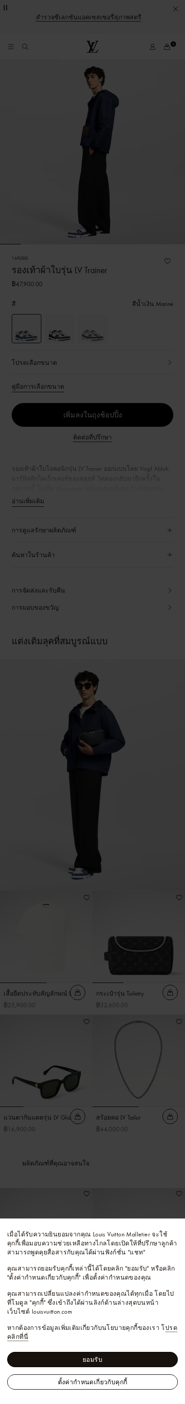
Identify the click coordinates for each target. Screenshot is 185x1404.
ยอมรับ (92, 1359)
